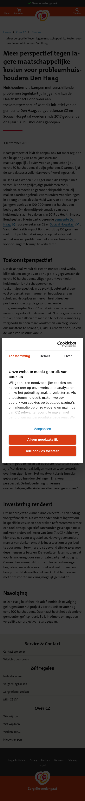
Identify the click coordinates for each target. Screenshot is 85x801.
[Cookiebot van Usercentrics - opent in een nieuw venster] (58, 344)
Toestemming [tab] (19, 356)
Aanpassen (42, 429)
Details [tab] (45, 356)
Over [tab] (68, 356)
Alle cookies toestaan (42, 451)
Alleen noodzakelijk (42, 439)
